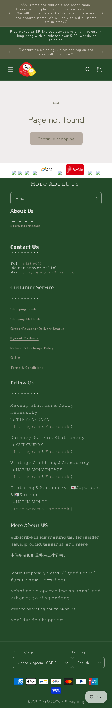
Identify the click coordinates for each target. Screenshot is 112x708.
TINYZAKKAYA (49, 701)
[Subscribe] (95, 198)
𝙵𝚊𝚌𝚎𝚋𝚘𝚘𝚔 (57, 426)
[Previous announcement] (9, 13)
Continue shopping (56, 138)
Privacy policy (75, 701)
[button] (10, 69)
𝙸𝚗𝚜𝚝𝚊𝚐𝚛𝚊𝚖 (26, 426)
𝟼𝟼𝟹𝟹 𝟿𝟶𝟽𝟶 (32, 263)
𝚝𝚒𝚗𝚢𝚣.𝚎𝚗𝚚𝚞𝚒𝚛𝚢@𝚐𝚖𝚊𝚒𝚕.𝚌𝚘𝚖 (50, 271)
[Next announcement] (102, 13)
